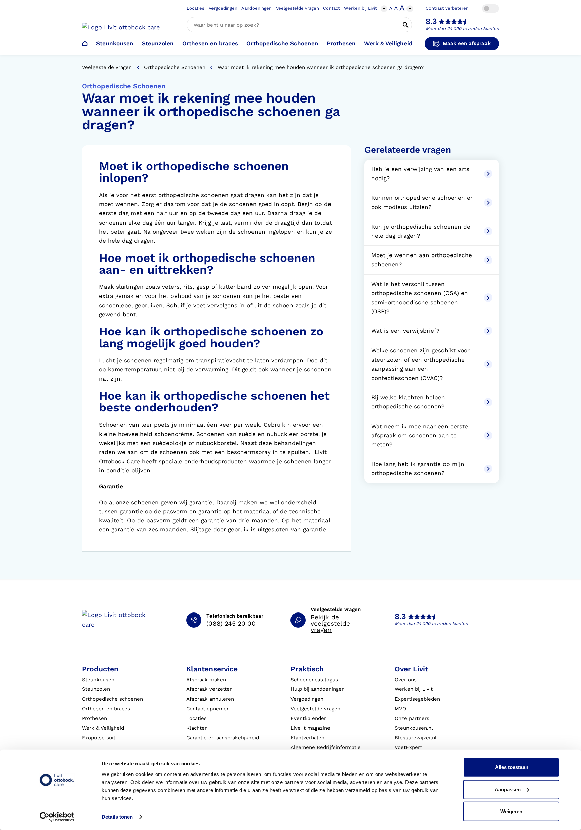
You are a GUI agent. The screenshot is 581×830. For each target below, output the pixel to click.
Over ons (406, 680)
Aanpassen (508, 789)
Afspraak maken (206, 680)
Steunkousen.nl (414, 728)
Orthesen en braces (210, 43)
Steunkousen (114, 43)
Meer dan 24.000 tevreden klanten (462, 28)
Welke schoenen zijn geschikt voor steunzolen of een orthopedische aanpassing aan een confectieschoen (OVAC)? (420, 364)
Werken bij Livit (360, 8)
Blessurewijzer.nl (416, 738)
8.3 (431, 21)
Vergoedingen (223, 8)
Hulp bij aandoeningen (317, 689)
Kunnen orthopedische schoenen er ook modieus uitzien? (422, 202)
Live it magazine (310, 728)
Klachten (197, 728)
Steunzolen (158, 43)
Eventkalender (308, 718)
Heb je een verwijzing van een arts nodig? (420, 174)
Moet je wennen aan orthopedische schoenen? (421, 260)
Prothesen (341, 43)
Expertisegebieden (417, 699)
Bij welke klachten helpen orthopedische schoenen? (408, 402)
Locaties (195, 8)
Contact (331, 8)
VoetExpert (408, 747)
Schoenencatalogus (314, 680)
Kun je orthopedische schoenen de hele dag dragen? (420, 231)
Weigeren (511, 811)
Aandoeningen (256, 8)
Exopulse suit (98, 738)
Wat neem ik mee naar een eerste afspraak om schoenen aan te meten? (419, 435)
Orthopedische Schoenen (282, 43)
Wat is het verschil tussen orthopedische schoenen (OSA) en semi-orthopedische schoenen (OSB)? (419, 298)
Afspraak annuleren (210, 699)
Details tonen (117, 817)
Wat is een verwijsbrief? (405, 330)
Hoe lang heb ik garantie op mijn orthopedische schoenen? (417, 468)
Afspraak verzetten (209, 689)
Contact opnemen (208, 709)
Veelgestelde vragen (297, 8)
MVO (400, 709)
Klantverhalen (307, 738)
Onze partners (412, 718)
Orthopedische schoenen (112, 699)
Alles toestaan (511, 767)
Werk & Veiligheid (388, 43)
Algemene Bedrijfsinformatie (325, 747)
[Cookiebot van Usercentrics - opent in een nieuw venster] (57, 817)
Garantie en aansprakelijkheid (222, 738)
